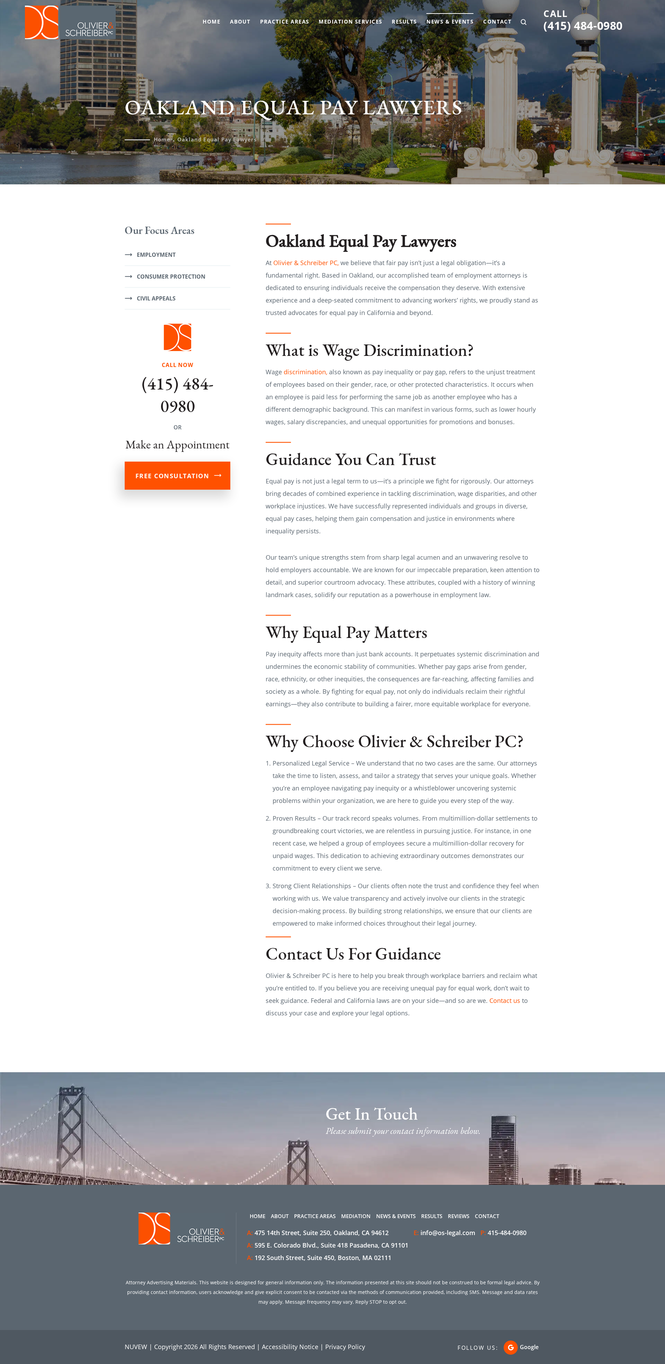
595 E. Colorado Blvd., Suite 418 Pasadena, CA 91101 (327, 1245)
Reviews (458, 1216)
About (240, 21)
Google (529, 1347)
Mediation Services (350, 21)
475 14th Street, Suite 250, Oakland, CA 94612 (318, 1233)
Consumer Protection (171, 276)
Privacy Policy (345, 1347)
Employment (156, 255)
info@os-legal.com (447, 1233)
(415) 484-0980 (583, 25)
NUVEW (136, 1347)
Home (211, 21)
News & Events (449, 21)
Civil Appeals (156, 298)
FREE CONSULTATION (172, 476)
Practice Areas (284, 21)
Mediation (356, 1216)
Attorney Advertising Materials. (162, 1282)
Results (404, 21)
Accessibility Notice (290, 1347)
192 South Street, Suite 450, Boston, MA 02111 (319, 1257)
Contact (497, 21)
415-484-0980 (507, 1233)
